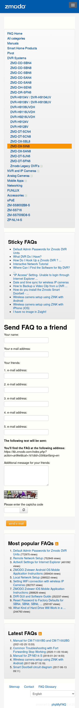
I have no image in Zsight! (29, 312)
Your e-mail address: (17, 348)
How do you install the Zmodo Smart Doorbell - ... (36, 291)
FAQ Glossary (47, 687)
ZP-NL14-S (14, 219)
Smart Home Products (22, 48)
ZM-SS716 (14, 210)
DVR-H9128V (19, 126)
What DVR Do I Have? (27, 256)
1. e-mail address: (15, 370)
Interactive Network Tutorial (30, 264)
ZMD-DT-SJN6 (20, 156)
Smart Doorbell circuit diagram (32, 667)
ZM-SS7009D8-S (18, 215)
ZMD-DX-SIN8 (20, 146)
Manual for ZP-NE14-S (27, 655)
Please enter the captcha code (23, 504)
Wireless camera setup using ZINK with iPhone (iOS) (38, 306)
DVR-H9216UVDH (22, 116)
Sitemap (14, 687)
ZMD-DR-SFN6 (20, 92)
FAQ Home (14, 33)
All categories (16, 38)
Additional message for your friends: (27, 462)
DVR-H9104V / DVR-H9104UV (30, 97)
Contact (29, 687)
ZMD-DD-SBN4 (20, 62)
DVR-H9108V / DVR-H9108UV (30, 102)
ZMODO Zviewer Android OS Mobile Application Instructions (36, 571)
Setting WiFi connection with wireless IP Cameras (38, 583)
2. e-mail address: (15, 384)
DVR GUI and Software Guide (32, 596)
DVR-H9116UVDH (22, 112)
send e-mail (16, 523)
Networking (14, 185)
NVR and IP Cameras (22, 170)
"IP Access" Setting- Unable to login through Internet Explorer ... (41, 277)
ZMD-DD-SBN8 (20, 67)
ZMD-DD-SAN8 (20, 82)
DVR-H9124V (19, 121)
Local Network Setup (26, 577)
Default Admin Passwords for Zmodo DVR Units (40, 251)
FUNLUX (13, 190)
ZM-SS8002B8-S (18, 205)
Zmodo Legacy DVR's (25, 165)
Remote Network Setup (28, 558)
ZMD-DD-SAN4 (20, 77)
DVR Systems (16, 58)
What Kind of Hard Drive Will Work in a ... (39, 608)
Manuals (13, 43)
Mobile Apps (16, 180)
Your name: (11, 334)
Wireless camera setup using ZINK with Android (38, 299)
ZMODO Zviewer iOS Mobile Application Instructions (38, 590)
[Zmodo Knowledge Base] (15, 6)
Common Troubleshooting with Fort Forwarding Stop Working (35, 650)
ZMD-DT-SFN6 (20, 161)
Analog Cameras (18, 175)
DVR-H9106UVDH (22, 107)
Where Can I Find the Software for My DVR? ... (41, 269)
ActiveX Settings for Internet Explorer (37, 562)
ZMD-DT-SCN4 (20, 131)
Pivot (10, 53)
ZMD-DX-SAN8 (20, 151)
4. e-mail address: (15, 412)
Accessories (16, 195)
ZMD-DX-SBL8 (20, 141)
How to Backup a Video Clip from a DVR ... (40, 286)
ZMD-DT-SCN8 (20, 136)
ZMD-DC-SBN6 (20, 72)
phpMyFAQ (59, 704)
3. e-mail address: (15, 398)
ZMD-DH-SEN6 (20, 87)
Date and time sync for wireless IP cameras (41, 282)
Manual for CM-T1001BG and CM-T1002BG (41, 640)
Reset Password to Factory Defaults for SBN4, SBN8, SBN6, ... (38, 602)
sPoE (11, 200)
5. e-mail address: (15, 426)
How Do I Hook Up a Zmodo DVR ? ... (37, 260)
